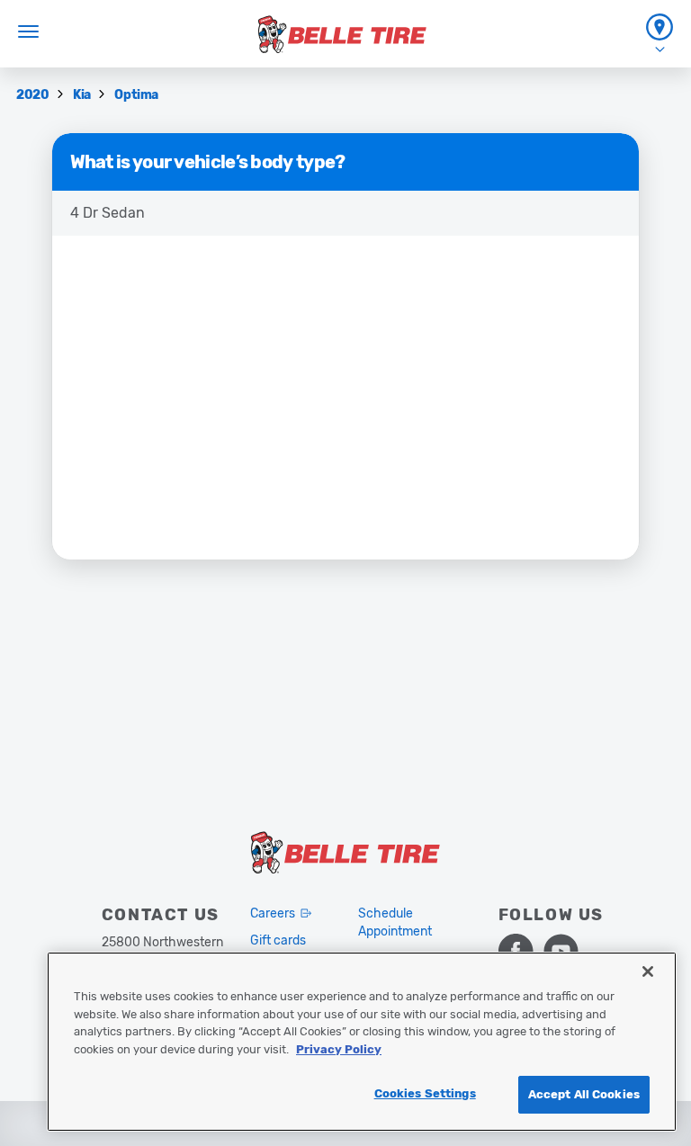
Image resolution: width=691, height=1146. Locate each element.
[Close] (648, 971)
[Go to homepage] (342, 34)
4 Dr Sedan (107, 212)
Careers (272, 913)
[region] (362, 1042)
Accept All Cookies (584, 1094)
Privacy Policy (338, 1049)
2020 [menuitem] (33, 95)
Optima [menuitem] (136, 95)
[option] (346, 213)
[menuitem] (659, 33)
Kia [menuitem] (83, 95)
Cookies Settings (425, 1093)
